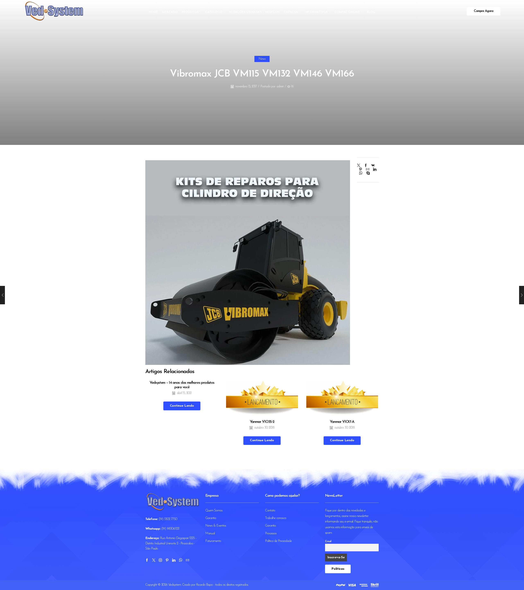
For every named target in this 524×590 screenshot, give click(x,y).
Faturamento (213, 541)
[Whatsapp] (180, 560)
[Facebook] (365, 166)
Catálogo (213, 12)
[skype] (367, 173)
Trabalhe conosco (275, 518)
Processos (271, 533)
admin (280, 86)
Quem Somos (213, 510)
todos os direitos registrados (231, 585)
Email (328, 541)
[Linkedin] (173, 560)
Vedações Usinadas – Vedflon (254, 12)
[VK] (372, 166)
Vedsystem (174, 585)
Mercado (170, 12)
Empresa (291, 12)
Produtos (190, 12)
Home (153, 12)
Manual (210, 533)
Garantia (210, 518)
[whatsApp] (360, 173)
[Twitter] (359, 166)
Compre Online (347, 12)
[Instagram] (160, 560)
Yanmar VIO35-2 (262, 422)
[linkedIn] (374, 170)
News (262, 59)
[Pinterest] (360, 170)
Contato (270, 510)
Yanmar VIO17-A (342, 422)
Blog (371, 12)
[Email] (187, 560)
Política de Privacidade (278, 541)
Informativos (316, 12)
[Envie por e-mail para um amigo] (367, 170)
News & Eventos (215, 525)
